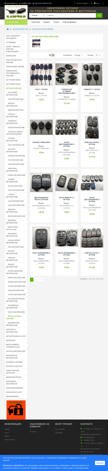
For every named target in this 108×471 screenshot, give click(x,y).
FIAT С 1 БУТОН (41, 89)
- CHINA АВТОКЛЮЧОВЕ (15, 127)
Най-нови (36, 22)
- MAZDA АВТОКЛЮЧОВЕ (15, 216)
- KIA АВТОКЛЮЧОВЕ (14, 186)
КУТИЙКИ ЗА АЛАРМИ (14, 362)
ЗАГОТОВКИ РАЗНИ (13, 84)
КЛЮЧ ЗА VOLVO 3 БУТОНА (92, 254)
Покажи (90, 55)
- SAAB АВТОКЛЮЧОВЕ (15, 290)
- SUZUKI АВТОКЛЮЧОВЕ (15, 286)
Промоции (58, 432)
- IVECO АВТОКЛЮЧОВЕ (15, 190)
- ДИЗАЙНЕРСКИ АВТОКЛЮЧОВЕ (13, 324)
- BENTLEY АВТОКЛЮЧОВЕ (12, 105)
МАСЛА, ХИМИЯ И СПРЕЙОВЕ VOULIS (13, 346)
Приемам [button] (100, 463)
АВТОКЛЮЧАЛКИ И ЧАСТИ (16, 336)
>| (42, 279)
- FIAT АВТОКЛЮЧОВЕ (14, 160)
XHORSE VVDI (11, 56)
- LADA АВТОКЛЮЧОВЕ (15, 201)
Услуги (56, 22)
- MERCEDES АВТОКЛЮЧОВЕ (12, 222)
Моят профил (60, 429)
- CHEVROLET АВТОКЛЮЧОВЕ (12, 122)
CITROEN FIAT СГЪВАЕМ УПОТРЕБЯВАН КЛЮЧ (66, 91)
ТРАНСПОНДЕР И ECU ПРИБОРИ (14, 61)
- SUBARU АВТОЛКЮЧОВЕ (16, 282)
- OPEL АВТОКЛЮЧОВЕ (15, 247)
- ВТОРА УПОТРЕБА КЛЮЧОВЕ (13, 317)
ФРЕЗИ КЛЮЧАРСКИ (13, 377)
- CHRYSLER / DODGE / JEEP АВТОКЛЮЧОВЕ (14, 133)
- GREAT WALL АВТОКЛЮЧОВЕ (12, 170)
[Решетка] (53, 55)
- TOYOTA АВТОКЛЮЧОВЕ (16, 294)
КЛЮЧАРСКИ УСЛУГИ (14, 392)
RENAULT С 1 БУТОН (92, 89)
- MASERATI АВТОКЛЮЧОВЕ (12, 211)
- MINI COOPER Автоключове (12, 228)
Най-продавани (69, 22)
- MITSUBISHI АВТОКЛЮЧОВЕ (12, 235)
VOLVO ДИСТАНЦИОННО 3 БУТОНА (92, 199)
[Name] (99, 15)
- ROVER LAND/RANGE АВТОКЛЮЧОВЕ (14, 272)
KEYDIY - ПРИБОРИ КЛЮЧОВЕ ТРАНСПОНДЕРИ (13, 49)
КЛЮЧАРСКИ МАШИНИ (14, 388)
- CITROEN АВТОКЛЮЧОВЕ (12, 140)
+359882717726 (26, 3)
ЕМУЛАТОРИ (10, 340)
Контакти (33, 431)
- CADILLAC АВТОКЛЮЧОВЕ (12, 115)
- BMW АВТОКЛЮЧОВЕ (15, 110)
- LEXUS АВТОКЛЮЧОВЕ (15, 205)
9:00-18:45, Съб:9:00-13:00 (42, 3)
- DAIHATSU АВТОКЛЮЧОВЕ (12, 150)
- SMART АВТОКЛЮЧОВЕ (15, 278)
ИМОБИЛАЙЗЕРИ (12, 396)
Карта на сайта (10, 439)
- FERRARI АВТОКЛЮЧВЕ (15, 156)
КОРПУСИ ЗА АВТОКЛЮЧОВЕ (12, 331)
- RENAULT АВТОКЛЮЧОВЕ (12, 266)
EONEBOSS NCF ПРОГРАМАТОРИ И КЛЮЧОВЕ (13, 73)
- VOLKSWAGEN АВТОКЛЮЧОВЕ (12, 307)
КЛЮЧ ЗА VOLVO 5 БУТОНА (92, 143)
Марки (7, 436)
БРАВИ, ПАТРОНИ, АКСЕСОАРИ (12, 372)
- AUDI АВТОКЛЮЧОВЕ (14, 99)
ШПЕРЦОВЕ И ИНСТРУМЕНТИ (11, 383)
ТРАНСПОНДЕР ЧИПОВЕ (15, 66)
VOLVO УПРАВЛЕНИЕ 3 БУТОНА (67, 254)
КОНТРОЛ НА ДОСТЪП (14, 366)
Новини (46, 22)
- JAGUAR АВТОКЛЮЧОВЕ (12, 196)
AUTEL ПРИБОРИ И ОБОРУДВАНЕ (13, 37)
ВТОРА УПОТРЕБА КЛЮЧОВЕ (42, 29)
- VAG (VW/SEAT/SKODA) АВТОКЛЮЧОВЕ (15, 300)
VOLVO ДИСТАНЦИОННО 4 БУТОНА (66, 144)
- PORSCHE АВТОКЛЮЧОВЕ (12, 259)
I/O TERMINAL (11, 42)
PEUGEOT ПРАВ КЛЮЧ (41, 142)
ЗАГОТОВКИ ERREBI (13, 80)
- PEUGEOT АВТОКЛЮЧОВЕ (12, 252)
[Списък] (49, 55)
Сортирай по (67, 55)
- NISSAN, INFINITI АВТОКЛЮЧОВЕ (13, 241)
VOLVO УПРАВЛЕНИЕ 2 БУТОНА (41, 254)
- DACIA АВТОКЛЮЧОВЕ (15, 145)
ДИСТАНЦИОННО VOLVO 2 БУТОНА (41, 199)
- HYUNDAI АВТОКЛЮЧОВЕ (12, 181)
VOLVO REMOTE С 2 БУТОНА (66, 199)
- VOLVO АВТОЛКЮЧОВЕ (15, 312)
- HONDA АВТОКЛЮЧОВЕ (15, 175)
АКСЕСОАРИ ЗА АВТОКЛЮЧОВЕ (12, 357)
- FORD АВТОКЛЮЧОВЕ (15, 164)
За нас (7, 432)
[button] (89, 468)
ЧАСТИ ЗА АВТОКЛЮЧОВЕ (15, 351)
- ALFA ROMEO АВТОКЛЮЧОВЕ (12, 94)
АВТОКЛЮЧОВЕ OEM (20, 29)
